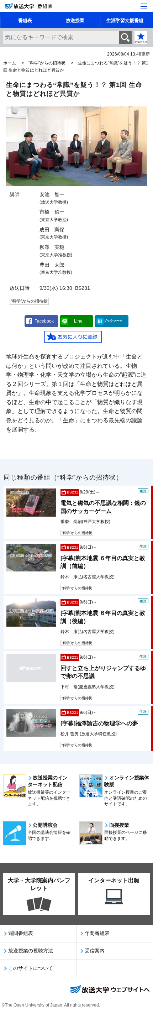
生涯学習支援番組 (124, 20)
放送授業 (75, 20)
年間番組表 (97, 933)
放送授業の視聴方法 (30, 950)
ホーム (9, 63)
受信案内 (95, 950)
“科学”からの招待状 (46, 63)
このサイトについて (30, 968)
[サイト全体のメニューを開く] (144, 6)
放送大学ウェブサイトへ (109, 989)
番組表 (25, 20)
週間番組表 (20, 933)
